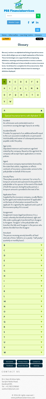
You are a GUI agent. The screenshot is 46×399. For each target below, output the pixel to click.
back (7, 39)
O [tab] (4, 95)
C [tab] (15, 81)
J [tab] (15, 88)
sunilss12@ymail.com (10, 389)
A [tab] (4, 81)
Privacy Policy (23, 362)
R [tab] (21, 95)
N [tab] (37, 88)
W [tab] (10, 101)
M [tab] (31, 88)
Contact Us (36, 362)
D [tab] (20, 81)
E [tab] (26, 81)
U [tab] (38, 95)
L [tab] (4, 296)
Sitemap (36, 366)
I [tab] (9, 88)
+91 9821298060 (12, 387)
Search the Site (23, 366)
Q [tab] (15, 95)
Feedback (9, 366)
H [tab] (4, 88)
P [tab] (10, 95)
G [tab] (37, 81)
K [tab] (20, 88)
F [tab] (31, 81)
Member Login (14, 22)
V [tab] (4, 101)
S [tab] (26, 95)
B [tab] (9, 81)
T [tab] (32, 95)
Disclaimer (9, 362)
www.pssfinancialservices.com (23, 398)
